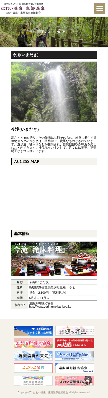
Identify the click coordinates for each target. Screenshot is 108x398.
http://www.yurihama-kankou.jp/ (50, 306)
